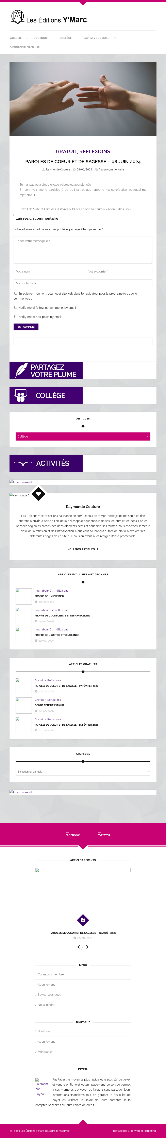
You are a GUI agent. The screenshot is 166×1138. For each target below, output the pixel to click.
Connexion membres (25, 46)
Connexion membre (51, 974)
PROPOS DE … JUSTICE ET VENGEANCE (57, 635)
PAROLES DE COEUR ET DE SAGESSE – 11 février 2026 (66, 724)
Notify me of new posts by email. (40, 316)
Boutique (41, 37)
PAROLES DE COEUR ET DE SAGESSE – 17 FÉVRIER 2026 (66, 686)
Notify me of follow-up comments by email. (47, 307)
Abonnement (46, 984)
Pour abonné (43, 590)
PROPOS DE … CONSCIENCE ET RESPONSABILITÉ (62, 615)
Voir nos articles (81, 549)
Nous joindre (46, 1004)
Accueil (16, 37)
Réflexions (94, 151)
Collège (66, 37)
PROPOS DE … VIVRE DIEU (49, 596)
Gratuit (66, 151)
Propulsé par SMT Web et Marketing (134, 1130)
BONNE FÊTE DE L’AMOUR (49, 705)
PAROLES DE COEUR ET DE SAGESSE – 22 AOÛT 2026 (83, 932)
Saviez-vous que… (96, 37)
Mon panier (45, 1051)
